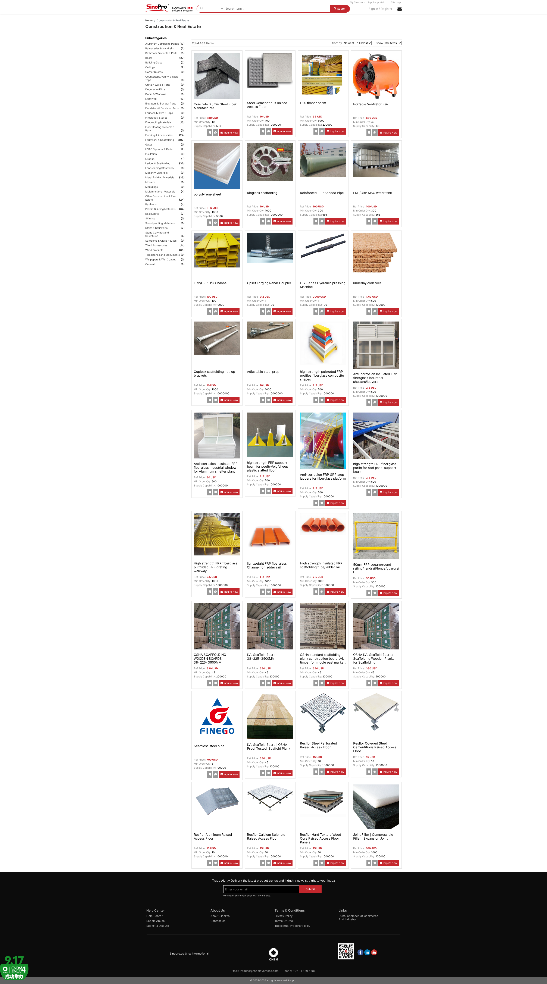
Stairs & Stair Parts (156, 227)
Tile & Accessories (156, 245)
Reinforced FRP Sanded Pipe (322, 193)
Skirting (149, 218)
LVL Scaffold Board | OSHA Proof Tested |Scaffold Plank (268, 746)
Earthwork (151, 98)
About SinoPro (220, 916)
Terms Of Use (284, 920)
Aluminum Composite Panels (162, 43)
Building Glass (153, 62)
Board (148, 57)
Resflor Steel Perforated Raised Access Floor (318, 745)
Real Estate (152, 213)
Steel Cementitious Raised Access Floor (267, 105)
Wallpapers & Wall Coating (160, 259)
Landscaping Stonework (159, 168)
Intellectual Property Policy (292, 925)
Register (386, 8)
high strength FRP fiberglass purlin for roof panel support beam (374, 468)
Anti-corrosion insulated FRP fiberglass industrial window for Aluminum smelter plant (216, 467)
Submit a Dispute (157, 925)
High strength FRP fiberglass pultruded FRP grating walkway (215, 567)
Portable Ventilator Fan (370, 104)
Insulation (151, 154)
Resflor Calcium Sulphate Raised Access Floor (266, 836)
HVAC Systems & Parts (158, 149)
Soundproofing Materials (160, 223)
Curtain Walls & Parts (157, 84)
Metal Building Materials (159, 177)
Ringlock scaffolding (262, 193)
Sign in (373, 8)
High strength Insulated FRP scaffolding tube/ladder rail (321, 565)
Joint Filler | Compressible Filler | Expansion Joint (373, 836)
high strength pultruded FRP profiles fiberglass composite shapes (322, 375)
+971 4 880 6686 (304, 970)
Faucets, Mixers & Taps (159, 113)
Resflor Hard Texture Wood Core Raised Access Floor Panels (320, 838)
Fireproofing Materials (158, 122)
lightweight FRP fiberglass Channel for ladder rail (267, 565)
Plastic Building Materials (160, 209)
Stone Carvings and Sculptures (157, 234)
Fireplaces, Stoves (156, 117)
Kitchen (149, 158)
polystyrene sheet (207, 194)
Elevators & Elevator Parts (160, 103)
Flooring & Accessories (158, 135)
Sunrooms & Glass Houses (160, 240)
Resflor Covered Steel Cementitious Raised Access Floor (374, 747)
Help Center (154, 916)
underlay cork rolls (367, 283)
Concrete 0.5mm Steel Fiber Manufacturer (215, 106)
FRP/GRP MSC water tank (372, 193)
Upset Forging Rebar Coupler (269, 283)
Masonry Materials (156, 172)
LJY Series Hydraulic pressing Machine (323, 285)
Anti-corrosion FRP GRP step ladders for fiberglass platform (323, 476)
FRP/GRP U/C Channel (211, 283)
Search (341, 8)
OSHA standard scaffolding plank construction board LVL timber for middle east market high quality (322, 660)
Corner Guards (154, 71)
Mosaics (150, 182)
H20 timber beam (313, 103)
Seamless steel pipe (209, 746)
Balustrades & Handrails (159, 48)
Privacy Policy (284, 916)
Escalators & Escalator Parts (162, 108)
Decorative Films (155, 89)
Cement (150, 264)
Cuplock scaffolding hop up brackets (214, 373)
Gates (148, 144)
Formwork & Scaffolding (159, 139)
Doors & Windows (155, 94)
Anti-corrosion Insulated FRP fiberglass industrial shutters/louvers (375, 378)
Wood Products (154, 250)
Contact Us (217, 920)
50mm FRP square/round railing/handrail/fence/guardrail (376, 568)
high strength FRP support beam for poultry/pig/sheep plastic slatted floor (267, 466)
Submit (310, 889)
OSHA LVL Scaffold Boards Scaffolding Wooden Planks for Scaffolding (373, 658)
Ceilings (150, 67)
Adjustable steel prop (263, 372)
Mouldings (151, 186)
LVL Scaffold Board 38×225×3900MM (261, 657)
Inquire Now (230, 132)
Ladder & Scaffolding (157, 163)
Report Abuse (155, 920)
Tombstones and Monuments (162, 254)
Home (149, 20)
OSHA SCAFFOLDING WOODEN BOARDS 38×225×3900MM (210, 658)
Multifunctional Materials (160, 191)
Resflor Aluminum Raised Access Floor (213, 836)
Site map (396, 2)
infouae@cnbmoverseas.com (259, 970)
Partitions (151, 204)
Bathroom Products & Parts (161, 53)
